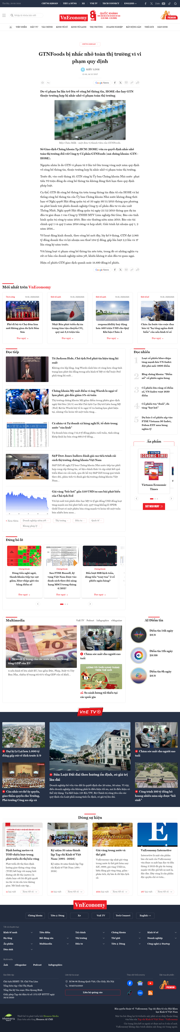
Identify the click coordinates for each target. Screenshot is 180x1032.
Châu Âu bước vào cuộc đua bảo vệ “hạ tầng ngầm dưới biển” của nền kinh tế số (157, 328)
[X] (151, 3)
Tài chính (47, 27)
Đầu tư (34, 27)
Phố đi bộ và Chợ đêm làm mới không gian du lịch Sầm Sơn (22, 328)
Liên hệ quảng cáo (92, 992)
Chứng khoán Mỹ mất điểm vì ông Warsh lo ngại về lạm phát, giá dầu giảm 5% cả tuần (84, 393)
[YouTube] (163, 3)
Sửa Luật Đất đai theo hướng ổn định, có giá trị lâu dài (89, 777)
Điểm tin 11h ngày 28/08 (161, 653)
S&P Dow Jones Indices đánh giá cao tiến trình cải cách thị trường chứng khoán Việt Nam (84, 458)
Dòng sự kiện (90, 818)
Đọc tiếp (12, 352)
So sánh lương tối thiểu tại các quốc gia (99, 695)
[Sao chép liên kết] (132, 82)
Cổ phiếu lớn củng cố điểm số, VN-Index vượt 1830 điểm (157, 392)
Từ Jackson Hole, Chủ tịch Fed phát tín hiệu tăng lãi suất (85, 360)
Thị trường (96, 27)
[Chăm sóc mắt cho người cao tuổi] (156, 735)
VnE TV (93, 4)
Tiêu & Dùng (70, 4)
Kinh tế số (62, 27)
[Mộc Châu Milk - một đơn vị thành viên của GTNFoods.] (90, 102)
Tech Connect (111, 4)
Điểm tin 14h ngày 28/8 (161, 633)
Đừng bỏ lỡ (14, 540)
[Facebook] (145, 3)
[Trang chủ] (10, 27)
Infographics (102, 621)
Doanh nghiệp (114, 27)
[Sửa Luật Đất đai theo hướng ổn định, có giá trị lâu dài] (90, 746)
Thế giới (149, 27)
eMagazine (116, 621)
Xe (83, 4)
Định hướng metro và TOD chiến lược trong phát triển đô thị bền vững (22, 854)
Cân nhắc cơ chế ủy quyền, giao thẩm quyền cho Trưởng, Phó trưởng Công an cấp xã (21, 796)
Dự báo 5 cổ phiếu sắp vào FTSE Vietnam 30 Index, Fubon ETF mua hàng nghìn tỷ (157, 423)
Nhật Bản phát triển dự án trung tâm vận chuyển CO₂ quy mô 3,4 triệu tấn (67, 328)
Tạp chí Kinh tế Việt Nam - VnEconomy (158, 1019)
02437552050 (76, 986)
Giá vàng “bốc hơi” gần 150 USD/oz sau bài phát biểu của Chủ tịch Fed (86, 493)
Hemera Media (51, 1016)
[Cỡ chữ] (48, 82)
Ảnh (5, 965)
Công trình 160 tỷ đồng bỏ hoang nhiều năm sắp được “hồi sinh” (155, 796)
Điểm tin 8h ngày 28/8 (160, 673)
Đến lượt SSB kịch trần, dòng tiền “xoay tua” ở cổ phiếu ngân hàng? (100, 577)
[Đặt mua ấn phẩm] (169, 14)
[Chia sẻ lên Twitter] (120, 82)
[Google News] (175, 3)
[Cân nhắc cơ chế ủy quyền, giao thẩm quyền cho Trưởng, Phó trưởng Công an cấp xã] (23, 775)
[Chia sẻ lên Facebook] (115, 82)
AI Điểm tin (154, 620)
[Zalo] (157, 3)
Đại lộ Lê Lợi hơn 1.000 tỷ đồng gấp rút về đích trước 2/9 (21, 753)
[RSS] (150, 993)
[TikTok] (169, 3)
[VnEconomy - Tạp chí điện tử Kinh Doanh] (90, 904)
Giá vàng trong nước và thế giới (111, 852)
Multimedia (15, 620)
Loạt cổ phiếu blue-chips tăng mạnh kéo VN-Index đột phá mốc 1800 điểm (156, 362)
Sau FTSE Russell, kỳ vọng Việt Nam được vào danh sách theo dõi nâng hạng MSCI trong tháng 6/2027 (62, 581)
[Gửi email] (126, 82)
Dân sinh (162, 27)
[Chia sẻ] (137, 82)
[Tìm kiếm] (12, 15)
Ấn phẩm (154, 441)
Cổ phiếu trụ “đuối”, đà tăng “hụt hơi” (155, 406)
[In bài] (42, 82)
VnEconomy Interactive (156, 850)
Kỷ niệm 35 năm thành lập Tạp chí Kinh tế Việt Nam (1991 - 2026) (66, 854)
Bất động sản (133, 27)
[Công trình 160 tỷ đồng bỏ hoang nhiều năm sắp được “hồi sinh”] (156, 775)
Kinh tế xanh (78, 27)
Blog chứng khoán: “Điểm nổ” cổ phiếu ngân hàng (157, 376)
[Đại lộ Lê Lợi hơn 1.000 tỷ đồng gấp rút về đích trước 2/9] (23, 735)
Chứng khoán (50, 4)
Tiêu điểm (21, 27)
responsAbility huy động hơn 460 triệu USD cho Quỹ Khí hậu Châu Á (112, 328)
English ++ (130, 4)
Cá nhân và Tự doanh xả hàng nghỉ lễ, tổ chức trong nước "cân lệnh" (85, 425)
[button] (61, 604)
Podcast (90, 621)
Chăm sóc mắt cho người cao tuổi (100, 656)
